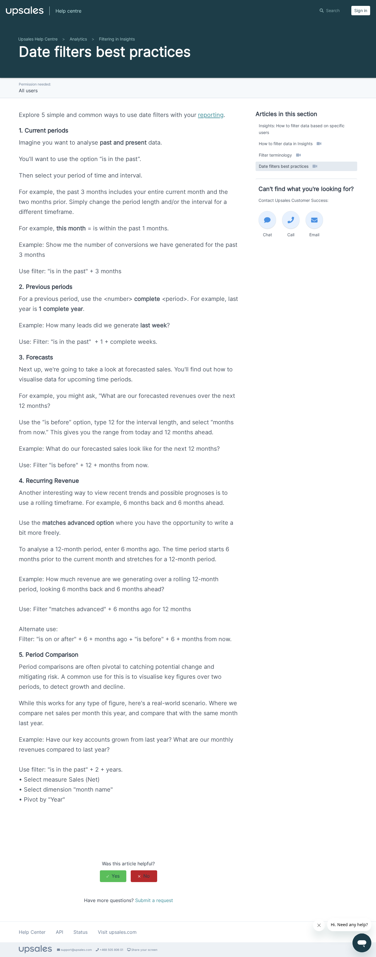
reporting (211, 114)
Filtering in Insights (117, 38)
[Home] (24, 13)
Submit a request (154, 900)
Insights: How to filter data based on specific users (302, 129)
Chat (267, 234)
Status (80, 932)
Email (314, 234)
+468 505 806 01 (111, 949)
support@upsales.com (76, 949)
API (59, 932)
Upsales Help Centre (38, 38)
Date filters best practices (284, 166)
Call (290, 234)
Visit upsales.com (117, 932)
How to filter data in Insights (286, 143)
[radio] (113, 876)
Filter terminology (276, 154)
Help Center (32, 932)
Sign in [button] (360, 10)
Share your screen (143, 949)
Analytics (78, 38)
